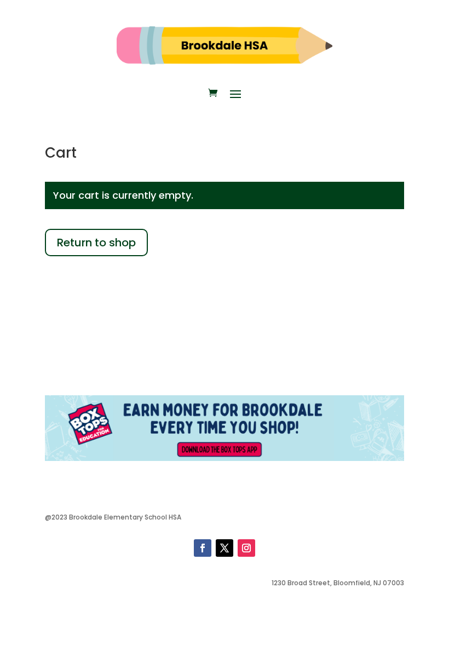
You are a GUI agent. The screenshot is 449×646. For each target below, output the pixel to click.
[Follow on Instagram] (246, 548)
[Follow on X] (224, 548)
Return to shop (96, 242)
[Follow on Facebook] (202, 548)
